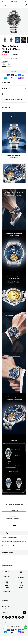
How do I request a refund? (8, 561)
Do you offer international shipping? (10, 537)
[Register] (24, 612)
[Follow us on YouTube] (13, 617)
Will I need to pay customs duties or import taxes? (13, 541)
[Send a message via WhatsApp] (25, 627)
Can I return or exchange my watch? (10, 556)
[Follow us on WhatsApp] (22, 617)
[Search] (5, 5)
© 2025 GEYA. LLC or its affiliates (14, 626)
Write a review (14, 510)
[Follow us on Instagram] (6, 617)
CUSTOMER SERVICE (8, 596)
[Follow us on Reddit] (19, 617)
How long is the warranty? (8, 565)
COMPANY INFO (6, 591)
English (20, 622)
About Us (5, 600)
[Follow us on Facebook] (3, 617)
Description (6, 107)
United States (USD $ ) (10, 622)
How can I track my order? (8, 545)
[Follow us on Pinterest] (9, 617)
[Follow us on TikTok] (16, 617)
